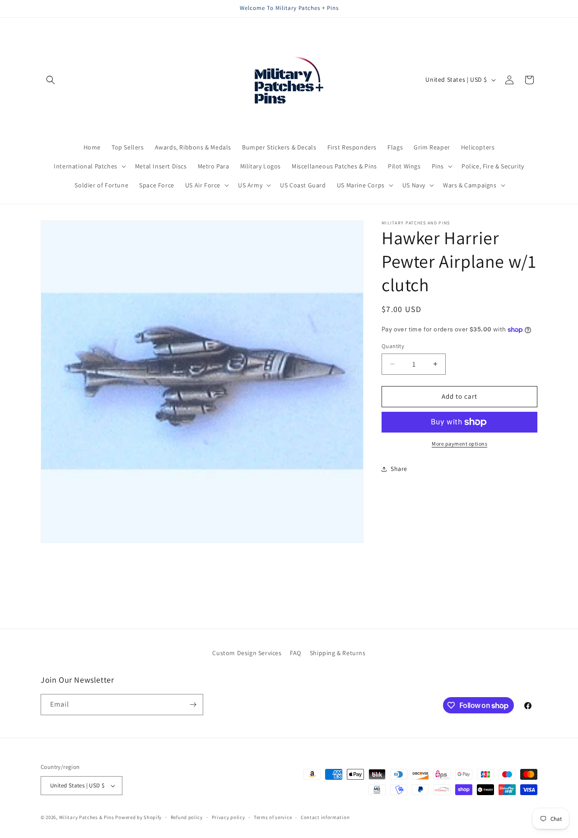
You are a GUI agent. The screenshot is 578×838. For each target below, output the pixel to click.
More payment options (459, 443)
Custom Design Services (246, 653)
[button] (51, 80)
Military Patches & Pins (86, 817)
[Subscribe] (193, 704)
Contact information (325, 817)
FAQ (295, 653)
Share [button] (399, 469)
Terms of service (273, 817)
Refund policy (187, 817)
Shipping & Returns (338, 653)
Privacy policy (228, 817)
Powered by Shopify (138, 817)
